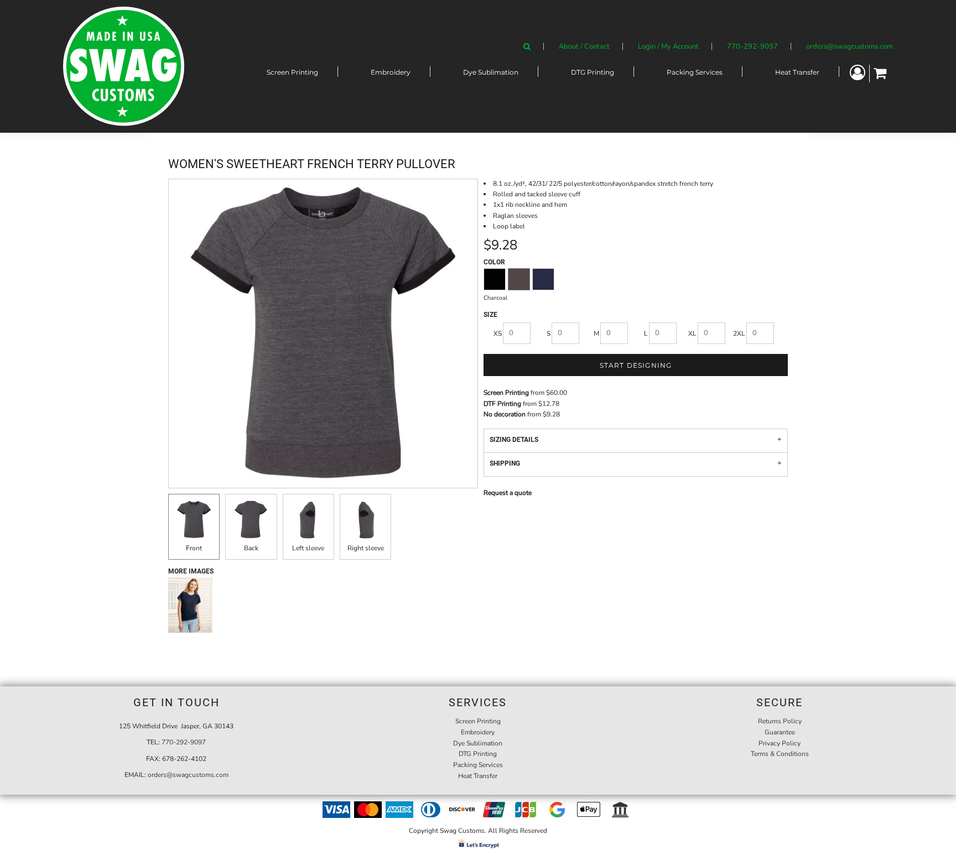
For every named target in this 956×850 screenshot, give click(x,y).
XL (692, 333)
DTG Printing (478, 753)
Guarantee (780, 732)
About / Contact (584, 46)
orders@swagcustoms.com (849, 46)
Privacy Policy (779, 743)
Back (251, 548)
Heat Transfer (477, 775)
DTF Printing (502, 403)
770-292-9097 (752, 46)
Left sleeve (308, 548)
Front (194, 548)
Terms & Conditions (780, 753)
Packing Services (478, 764)
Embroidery (478, 732)
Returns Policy (780, 721)
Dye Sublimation (477, 743)
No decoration (505, 414)
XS (497, 333)
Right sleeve (365, 548)
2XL (739, 333)
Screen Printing (506, 392)
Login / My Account (668, 46)
